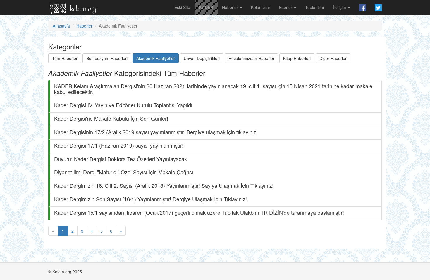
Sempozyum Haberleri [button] (107, 58)
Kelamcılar (260, 7)
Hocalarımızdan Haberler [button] (251, 58)
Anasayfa (61, 26)
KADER (206, 7)
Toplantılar (314, 7)
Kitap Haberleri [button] (297, 58)
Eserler (286, 7)
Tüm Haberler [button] (65, 58)
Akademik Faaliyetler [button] (155, 58)
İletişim (340, 7)
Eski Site (182, 7)
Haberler (230, 7)
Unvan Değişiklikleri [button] (202, 58)
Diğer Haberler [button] (333, 58)
